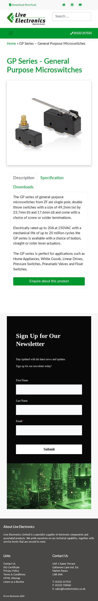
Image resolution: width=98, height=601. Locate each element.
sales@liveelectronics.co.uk (70, 589)
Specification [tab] (52, 178)
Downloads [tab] (23, 187)
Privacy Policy (11, 571)
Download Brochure (23, 4)
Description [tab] (23, 178)
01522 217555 (83, 33)
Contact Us (9, 564)
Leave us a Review (13, 582)
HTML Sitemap (11, 578)
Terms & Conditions (14, 575)
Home (11, 43)
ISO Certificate (11, 567)
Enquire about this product (49, 281)
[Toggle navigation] (10, 33)
